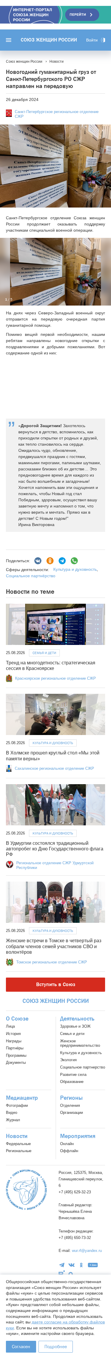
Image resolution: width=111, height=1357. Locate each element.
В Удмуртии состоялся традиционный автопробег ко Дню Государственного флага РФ (54, 849)
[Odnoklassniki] (50, 560)
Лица (10, 1026)
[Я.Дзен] (93, 1265)
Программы (16, 1055)
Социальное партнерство (82, 1067)
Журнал (13, 1120)
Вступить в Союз (55, 984)
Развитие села (73, 1074)
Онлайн (67, 1144)
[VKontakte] (71, 1265)
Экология (68, 1060)
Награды (13, 1041)
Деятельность (77, 1018)
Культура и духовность (75, 569)
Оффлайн (69, 1151)
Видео (11, 1112)
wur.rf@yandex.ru (87, 1250)
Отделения (70, 1105)
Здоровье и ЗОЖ (75, 1026)
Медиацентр (22, 1097)
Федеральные (18, 1144)
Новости (17, 1136)
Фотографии (17, 1105)
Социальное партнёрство (30, 575)
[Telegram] (62, 560)
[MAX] (70, 1274)
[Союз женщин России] (26, 1189)
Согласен (21, 1346)
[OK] (81, 1265)
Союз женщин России (49, 40)
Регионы (71, 1097)
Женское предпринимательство (80, 1043)
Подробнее (55, 1346)
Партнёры (14, 1048)
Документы (16, 1062)
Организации (71, 1112)
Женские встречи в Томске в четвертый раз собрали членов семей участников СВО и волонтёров (53, 946)
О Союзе (17, 1018)
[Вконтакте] (37, 560)
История (13, 1033)
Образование (71, 1081)
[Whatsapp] (74, 560)
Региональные (18, 1151)
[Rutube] (62, 1274)
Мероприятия (77, 1136)
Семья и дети (44, 653)
